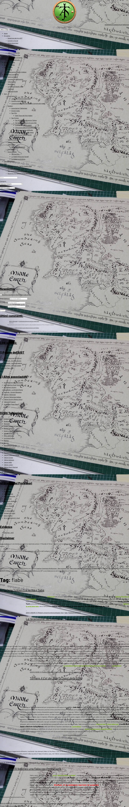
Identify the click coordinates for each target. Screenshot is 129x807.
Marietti (6, 443)
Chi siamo (7, 36)
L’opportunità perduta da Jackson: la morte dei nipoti (28, 103)
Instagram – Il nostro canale (12, 365)
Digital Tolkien (8, 428)
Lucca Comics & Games (15, 57)
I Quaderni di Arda (9, 65)
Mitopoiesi (11, 50)
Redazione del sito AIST (15, 38)
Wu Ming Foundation (10, 474)
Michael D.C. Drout (9, 513)
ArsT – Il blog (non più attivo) (12, 358)
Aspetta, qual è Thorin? (18, 101)
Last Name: (4, 306)
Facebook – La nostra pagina (13, 363)
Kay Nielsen (59, 762)
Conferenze (52, 613)
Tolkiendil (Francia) (9, 402)
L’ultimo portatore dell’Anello (24, 130)
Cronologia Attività (14, 60)
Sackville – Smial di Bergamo (13, 392)
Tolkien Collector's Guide (11, 455)
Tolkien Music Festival (11, 467)
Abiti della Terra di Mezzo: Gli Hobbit (22, 132)
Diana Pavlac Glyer (9, 496)
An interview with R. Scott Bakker (18, 169)
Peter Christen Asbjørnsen (78, 762)
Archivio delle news (30, 803)
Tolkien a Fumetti (13, 140)
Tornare (56, 678)
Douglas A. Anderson (10, 501)
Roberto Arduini (43, 613)
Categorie (3, 181)
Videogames (11, 144)
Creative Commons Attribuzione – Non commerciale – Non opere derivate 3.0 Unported (63, 568)
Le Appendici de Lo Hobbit (23, 125)
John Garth (7, 508)
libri (53, 672)
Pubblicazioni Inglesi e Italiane (17, 72)
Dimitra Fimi (8, 499)
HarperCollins (8, 433)
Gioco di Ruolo (12, 152)
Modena (70, 613)
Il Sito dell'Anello (9, 436)
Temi (5, 94)
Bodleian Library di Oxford (12, 421)
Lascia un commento (74, 672)
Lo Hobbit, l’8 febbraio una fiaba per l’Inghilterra (30, 768)
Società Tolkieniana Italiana (12, 397)
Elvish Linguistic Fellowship (12, 431)
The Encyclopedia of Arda (12, 453)
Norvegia (66, 762)
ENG (5, 164)
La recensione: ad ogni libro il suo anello (52, 619)
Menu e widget (5, 29)
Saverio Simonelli (75, 803)
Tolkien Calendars (13, 142)
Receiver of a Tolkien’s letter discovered (20, 173)
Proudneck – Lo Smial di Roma (13, 390)
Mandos (6, 440)
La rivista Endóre (9, 438)
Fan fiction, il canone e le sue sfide (26, 123)
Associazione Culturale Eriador (13, 382)
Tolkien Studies (8, 470)
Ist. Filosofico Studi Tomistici (13, 385)
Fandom (10, 106)
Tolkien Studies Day (14, 53)
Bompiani (7, 424)
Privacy (2, 806)
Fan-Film (14, 113)
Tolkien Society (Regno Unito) (13, 399)
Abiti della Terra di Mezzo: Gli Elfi (21, 135)
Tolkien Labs (11, 82)
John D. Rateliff (9, 506)
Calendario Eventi (9, 161)
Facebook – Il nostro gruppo (12, 361)
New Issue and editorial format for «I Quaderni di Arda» (25, 171)
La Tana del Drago (9, 62)
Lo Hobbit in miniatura (18, 159)
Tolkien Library (8, 465)
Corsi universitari (42, 803)
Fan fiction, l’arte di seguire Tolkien (26, 120)
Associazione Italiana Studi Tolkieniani (117, 24)
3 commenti (77, 613)
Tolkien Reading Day (14, 55)
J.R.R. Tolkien (8, 67)
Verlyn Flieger (8, 516)
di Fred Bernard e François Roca (84, 666)
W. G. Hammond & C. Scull (12, 518)
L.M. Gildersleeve (9, 511)
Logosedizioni (116, 666)
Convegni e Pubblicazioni (15, 79)
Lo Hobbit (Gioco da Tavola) (20, 156)
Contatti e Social (13, 41)
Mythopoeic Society (10, 387)
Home (6, 33)
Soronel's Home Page (10, 450)
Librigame (11, 149)
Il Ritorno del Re (34, 762)
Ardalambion (8, 419)
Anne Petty (7, 489)
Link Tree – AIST (9, 368)
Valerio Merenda (13, 321)
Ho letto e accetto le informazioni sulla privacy (16, 295)
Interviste (11, 89)
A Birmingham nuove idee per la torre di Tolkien (27, 327)
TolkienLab (50, 597)
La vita (10, 70)
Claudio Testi (60, 613)
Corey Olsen (7, 491)
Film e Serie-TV (12, 96)
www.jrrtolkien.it (5, 544)
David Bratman (8, 494)
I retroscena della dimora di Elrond (25, 127)
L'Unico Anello (63, 672)
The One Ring (15, 154)
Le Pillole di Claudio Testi (15, 86)
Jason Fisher (8, 503)
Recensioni (11, 84)
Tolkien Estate (8, 457)
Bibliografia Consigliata (11, 74)
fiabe (66, 613)
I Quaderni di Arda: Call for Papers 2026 (20, 166)
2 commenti (90, 762)
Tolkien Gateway (9, 460)
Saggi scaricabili (13, 77)
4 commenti (85, 803)
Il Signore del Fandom (18, 137)
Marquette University (10, 445)
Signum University (9, 448)
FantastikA (11, 48)
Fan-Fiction (15, 118)
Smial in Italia (15, 111)
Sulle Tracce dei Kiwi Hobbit (23, 115)
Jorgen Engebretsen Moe (47, 762)
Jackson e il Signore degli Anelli (21, 99)
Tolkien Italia (8, 462)
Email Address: (5, 298)
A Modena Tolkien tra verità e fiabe (22, 590)
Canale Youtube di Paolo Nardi (13, 426)
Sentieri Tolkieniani (10, 394)
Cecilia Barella (51, 803)
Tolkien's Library (9, 472)
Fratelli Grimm (65, 803)
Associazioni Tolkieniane (19, 108)
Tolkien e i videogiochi (18, 147)
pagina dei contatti (26, 571)
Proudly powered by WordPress (15, 806)
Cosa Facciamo (9, 45)
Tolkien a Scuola (13, 91)
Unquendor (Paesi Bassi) (11, 404)
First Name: (4, 302)
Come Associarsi (13, 43)
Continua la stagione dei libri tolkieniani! (29, 321)
